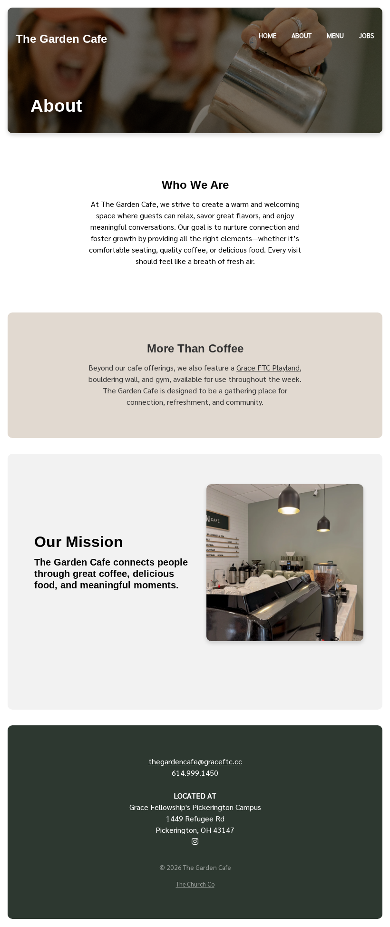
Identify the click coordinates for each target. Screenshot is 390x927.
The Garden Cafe (61, 38)
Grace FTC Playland (268, 367)
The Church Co (195, 884)
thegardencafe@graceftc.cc (195, 761)
